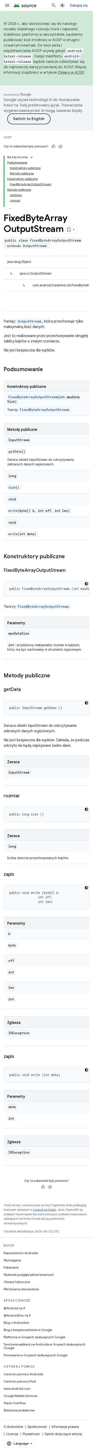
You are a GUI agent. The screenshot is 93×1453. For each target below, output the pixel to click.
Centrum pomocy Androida (23, 1374)
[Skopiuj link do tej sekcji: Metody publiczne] (54, 676)
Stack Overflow (15, 1403)
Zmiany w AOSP (71, 72)
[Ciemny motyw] (86, 583)
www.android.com (17, 1389)
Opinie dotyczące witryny (63, 1434)
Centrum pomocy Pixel (20, 1381)
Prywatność (31, 1434)
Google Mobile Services (20, 1396)
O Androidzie (13, 1427)
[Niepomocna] (60, 146)
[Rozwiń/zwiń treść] (31, 157)
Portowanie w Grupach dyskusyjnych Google (35, 1355)
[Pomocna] (53, 146)
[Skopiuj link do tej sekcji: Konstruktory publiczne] (69, 557)
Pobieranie (11, 1267)
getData (15, 451)
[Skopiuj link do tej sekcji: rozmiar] (24, 796)
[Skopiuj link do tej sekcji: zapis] (18, 874)
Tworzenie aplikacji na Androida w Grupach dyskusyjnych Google (44, 1346)
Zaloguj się (79, 5)
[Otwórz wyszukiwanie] (53, 5)
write (13, 511)
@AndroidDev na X (17, 1315)
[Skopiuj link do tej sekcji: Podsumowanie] (47, 369)
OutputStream (29, 321)
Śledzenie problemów (19, 1410)
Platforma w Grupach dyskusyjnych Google (34, 1337)
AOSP (7, 137)
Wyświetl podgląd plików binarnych (29, 1275)
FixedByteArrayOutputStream (32, 397)
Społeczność (37, 1427)
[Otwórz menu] (7, 5)
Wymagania (12, 1260)
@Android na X (14, 1308)
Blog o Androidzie (16, 1323)
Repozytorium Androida (21, 1253)
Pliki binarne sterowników (21, 1289)
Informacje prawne (65, 1427)
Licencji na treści (44, 1210)
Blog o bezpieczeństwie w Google (28, 1330)
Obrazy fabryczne (17, 1282)
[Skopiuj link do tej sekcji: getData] (25, 689)
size (12, 487)
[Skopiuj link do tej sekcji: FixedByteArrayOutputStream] (70, 570)
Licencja (12, 1434)
